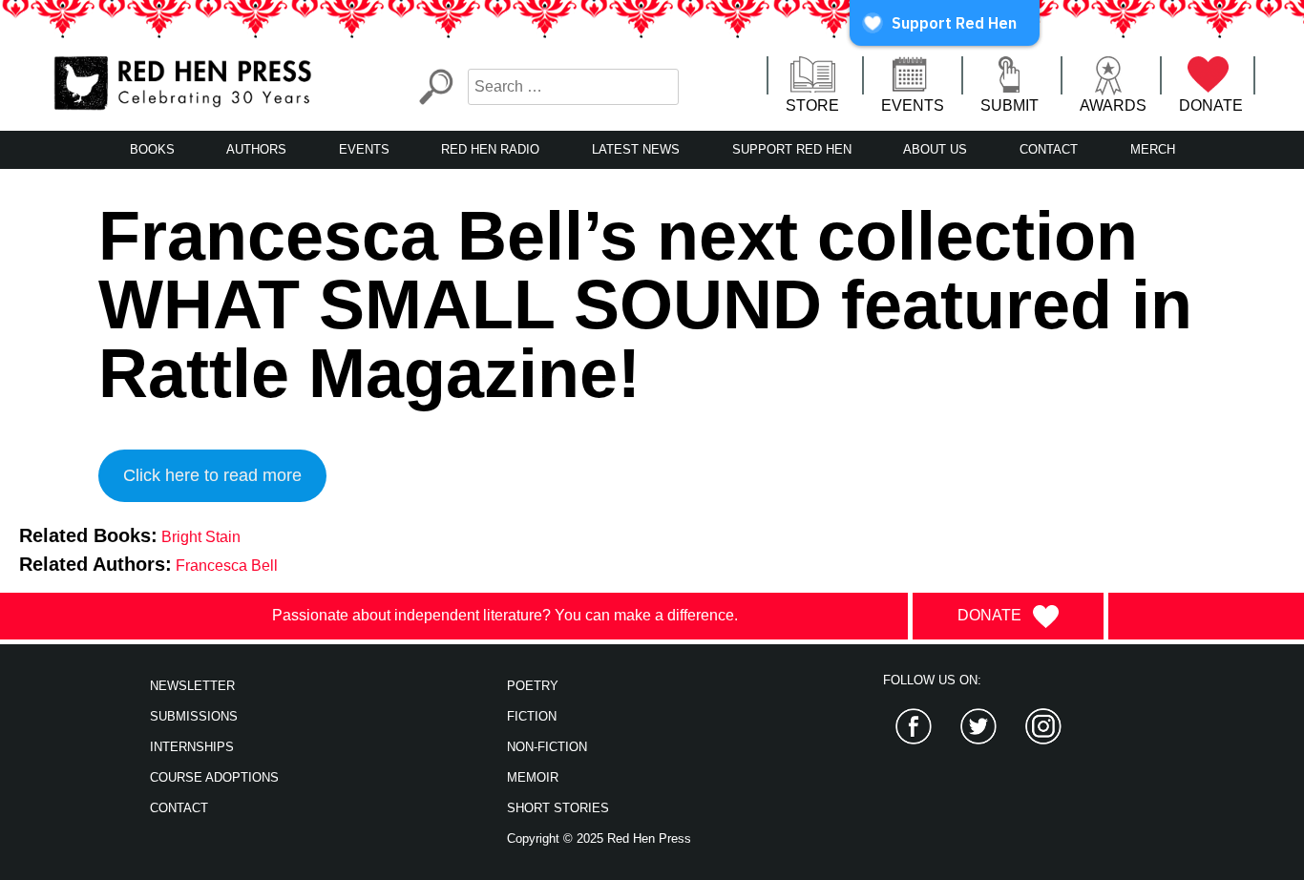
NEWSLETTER (192, 686)
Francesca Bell (227, 565)
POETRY (532, 686)
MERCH (1152, 149)
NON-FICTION (547, 747)
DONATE (1211, 105)
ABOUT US (935, 149)
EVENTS (912, 105)
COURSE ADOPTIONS (214, 777)
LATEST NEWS (636, 149)
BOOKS (152, 149)
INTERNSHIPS (192, 747)
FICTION (532, 716)
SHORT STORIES (558, 808)
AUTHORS (256, 149)
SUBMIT (1009, 105)
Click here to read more (212, 475)
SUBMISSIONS (194, 716)
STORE (812, 105)
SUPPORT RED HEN (792, 149)
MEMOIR (532, 777)
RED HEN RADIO (490, 149)
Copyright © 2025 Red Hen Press (599, 838)
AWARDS (1113, 105)
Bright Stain (201, 537)
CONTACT (1049, 149)
